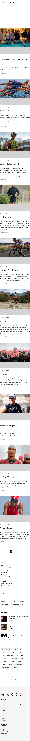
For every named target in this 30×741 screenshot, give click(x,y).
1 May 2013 (2, 541)
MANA (3, 664)
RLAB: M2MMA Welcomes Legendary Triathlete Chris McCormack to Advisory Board (17, 635)
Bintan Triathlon (5, 652)
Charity (2, 718)
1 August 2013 (3, 388)
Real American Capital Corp (7, 676)
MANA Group (4, 570)
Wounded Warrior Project (6, 682)
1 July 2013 (2, 439)
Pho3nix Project (4, 579)
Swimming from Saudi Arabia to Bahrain (14, 60)
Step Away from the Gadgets (10, 270)
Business (3, 716)
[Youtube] (6, 725)
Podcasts (3, 581)
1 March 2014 (3, 126)
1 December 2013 (3, 232)
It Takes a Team (5, 217)
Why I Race (4, 321)
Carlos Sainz (19, 652)
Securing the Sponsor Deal (9, 164)
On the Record (18, 56)
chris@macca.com (5, 730)
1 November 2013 (3, 336)
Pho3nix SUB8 (5, 673)
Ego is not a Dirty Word (8, 374)
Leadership (3, 720)
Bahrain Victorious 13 (6, 56)
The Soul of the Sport (7, 426)
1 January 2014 (3, 179)
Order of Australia (5, 667)
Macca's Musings (4, 107)
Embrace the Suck (6, 528)
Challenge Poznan (19, 655)
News (2, 574)
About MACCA (4, 715)
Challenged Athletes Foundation (7, 655)
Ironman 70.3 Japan (5, 658)
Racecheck (12, 673)
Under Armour (23, 679)
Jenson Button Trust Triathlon (17, 658)
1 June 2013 (2, 490)
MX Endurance (4, 572)
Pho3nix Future (5, 670)
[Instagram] (4, 725)
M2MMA (19, 661)
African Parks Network (6, 649)
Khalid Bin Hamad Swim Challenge (8, 661)
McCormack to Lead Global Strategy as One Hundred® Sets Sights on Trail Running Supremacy (18, 626)
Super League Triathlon (6, 583)
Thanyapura (4, 585)
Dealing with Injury (7, 477)
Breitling (12, 652)
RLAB (16, 676)
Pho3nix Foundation (15, 667)
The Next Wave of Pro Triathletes (12, 111)
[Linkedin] (2, 725)
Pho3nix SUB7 (22, 670)
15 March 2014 (3, 73)
